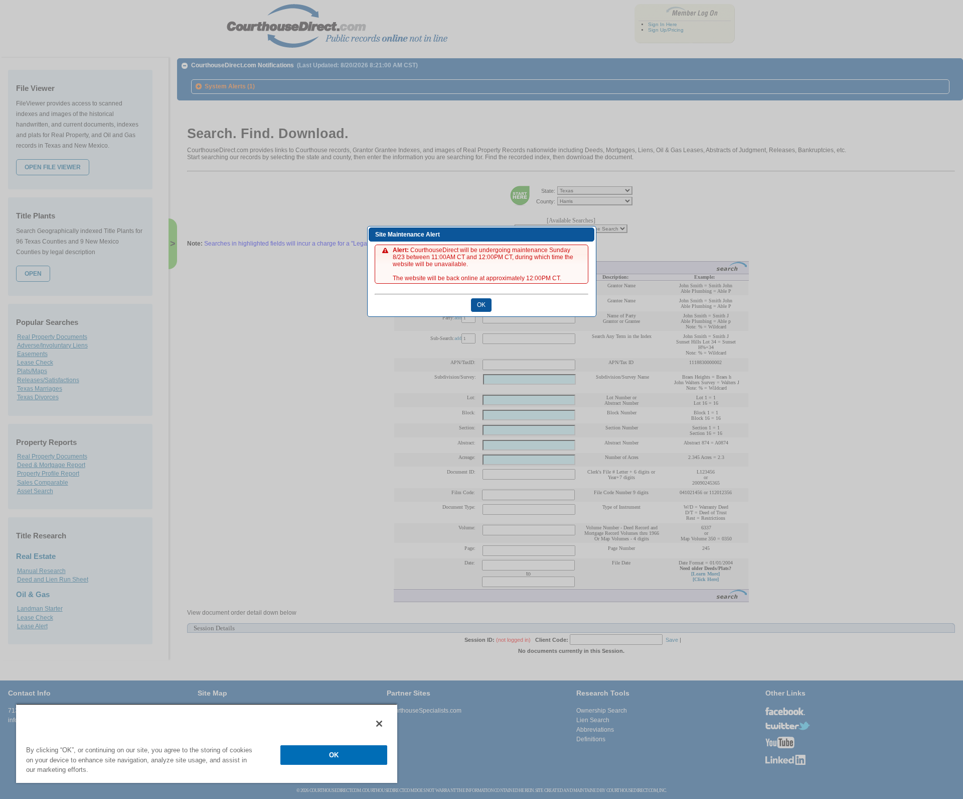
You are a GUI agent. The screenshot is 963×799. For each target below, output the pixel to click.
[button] (481, 305)
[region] (206, 743)
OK (334, 755)
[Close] (379, 724)
